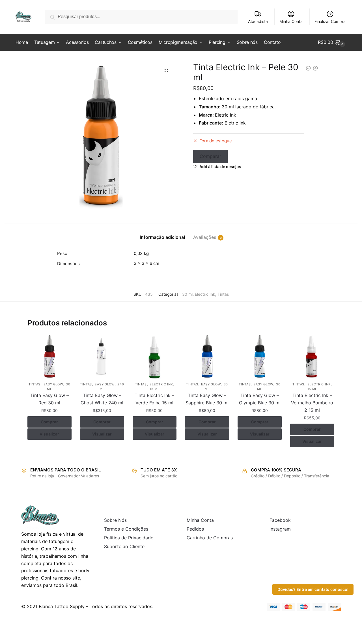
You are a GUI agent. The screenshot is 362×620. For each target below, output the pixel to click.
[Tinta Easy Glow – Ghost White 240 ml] (102, 357)
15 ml (155, 389)
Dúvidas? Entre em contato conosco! (312, 589)
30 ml (187, 294)
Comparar (210, 156)
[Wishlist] (63, 343)
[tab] (162, 233)
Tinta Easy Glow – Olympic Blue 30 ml (260, 399)
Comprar (49, 421)
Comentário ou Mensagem (135, 101)
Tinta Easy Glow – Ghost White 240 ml (102, 399)
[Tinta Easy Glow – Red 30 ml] (49, 357)
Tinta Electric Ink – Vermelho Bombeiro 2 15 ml (312, 402)
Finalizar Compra (330, 21)
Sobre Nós (115, 520)
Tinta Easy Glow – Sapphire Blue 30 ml (207, 399)
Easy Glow (53, 384)
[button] (166, 70)
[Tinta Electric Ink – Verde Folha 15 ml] (155, 357)
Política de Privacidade (128, 537)
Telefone (114, 76)
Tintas (223, 294)
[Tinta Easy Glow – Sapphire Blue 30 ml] (207, 357)
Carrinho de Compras (210, 537)
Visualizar (49, 434)
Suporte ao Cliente (124, 546)
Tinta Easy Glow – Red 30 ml (49, 399)
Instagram (280, 529)
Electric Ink (205, 294)
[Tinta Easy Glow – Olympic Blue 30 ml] (260, 357)
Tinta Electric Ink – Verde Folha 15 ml (154, 399)
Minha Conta (291, 21)
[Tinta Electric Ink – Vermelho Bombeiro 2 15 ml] (312, 357)
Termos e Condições (126, 529)
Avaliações (204, 237)
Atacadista (258, 21)
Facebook (280, 520)
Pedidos (195, 529)
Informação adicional (162, 237)
